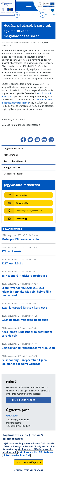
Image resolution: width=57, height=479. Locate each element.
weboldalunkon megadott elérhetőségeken (27, 101)
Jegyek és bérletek (13, 148)
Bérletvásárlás (22, 203)
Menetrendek (11, 154)
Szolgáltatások (12, 167)
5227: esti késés (12, 263)
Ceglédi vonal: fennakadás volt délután (28, 348)
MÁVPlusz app (21, 218)
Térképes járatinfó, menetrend (29, 211)
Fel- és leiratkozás (23, 400)
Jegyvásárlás (21, 195)
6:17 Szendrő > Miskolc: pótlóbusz (24, 275)
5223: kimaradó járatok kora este (24, 307)
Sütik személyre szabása (29, 470)
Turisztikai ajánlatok (15, 161)
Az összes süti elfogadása (28, 462)
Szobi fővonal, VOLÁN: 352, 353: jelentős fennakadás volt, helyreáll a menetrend (26, 291)
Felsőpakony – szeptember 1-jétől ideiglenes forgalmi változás (24, 362)
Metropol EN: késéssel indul (21, 239)
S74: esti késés (11, 251)
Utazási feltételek (13, 173)
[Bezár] (17, 15)
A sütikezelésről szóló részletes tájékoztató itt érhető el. (27, 454)
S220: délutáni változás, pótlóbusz (25, 320)
